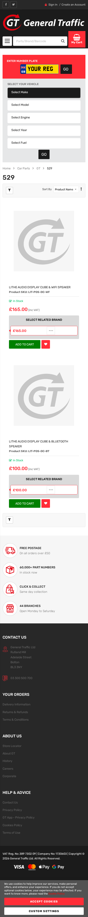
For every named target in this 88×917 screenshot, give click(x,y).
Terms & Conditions (16, 719)
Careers (8, 768)
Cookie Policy (56, 893)
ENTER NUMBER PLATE (22, 61)
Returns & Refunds (15, 712)
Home (7, 168)
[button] (45, 344)
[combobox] (36, 41)
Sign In (52, 4)
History (7, 761)
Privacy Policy (12, 810)
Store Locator (12, 746)
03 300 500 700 (21, 678)
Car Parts (23, 168)
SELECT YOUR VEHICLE (23, 84)
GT (38, 168)
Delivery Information (16, 704)
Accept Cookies (44, 901)
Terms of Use (11, 832)
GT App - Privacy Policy (19, 817)
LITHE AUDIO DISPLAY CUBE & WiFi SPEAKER (39, 287)
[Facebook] (6, 4)
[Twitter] (13, 4)
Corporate (9, 776)
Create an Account (73, 4)
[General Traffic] (44, 22)
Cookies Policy (12, 825)
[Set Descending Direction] (81, 189)
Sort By (47, 189)
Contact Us (10, 802)
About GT (9, 753)
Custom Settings (44, 911)
